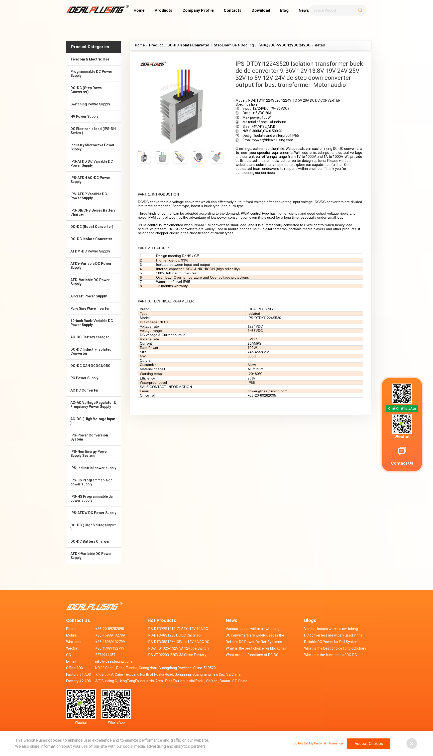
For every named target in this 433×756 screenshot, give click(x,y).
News (304, 10)
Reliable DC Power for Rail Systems (254, 642)
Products (163, 10)
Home (139, 10)
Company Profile (198, 10)
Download (261, 10)
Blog (284, 10)
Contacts (233, 10)
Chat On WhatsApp (402, 408)
